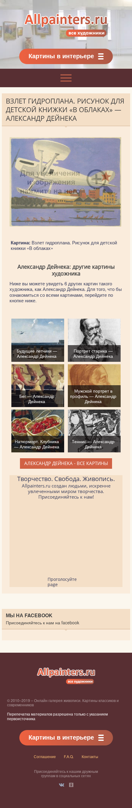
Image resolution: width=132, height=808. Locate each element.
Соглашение (45, 756)
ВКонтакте (61, 785)
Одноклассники (71, 785)
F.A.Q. (69, 756)
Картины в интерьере (61, 55)
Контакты (90, 756)
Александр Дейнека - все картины (66, 463)
